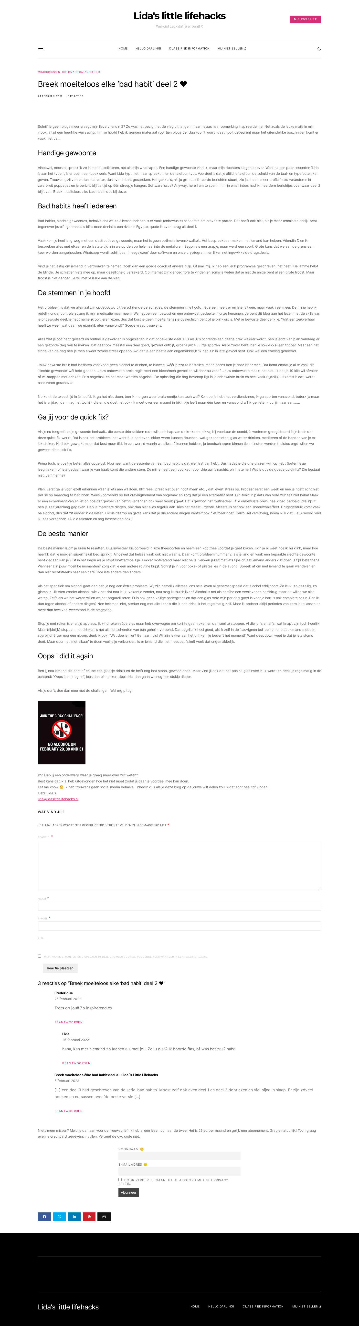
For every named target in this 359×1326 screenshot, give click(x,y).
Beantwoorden (68, 1022)
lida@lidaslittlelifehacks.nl (58, 799)
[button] (319, 49)
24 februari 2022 (50, 96)
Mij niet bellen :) (232, 48)
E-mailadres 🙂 (133, 1164)
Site (41, 937)
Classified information (189, 48)
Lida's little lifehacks (179, 16)
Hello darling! (148, 48)
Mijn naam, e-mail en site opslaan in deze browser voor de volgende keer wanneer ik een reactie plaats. (126, 956)
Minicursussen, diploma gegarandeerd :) (69, 71)
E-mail (44, 918)
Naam (43, 898)
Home (122, 48)
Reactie (44, 837)
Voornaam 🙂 (131, 1149)
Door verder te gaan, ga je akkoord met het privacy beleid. (173, 1182)
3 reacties (75, 96)
